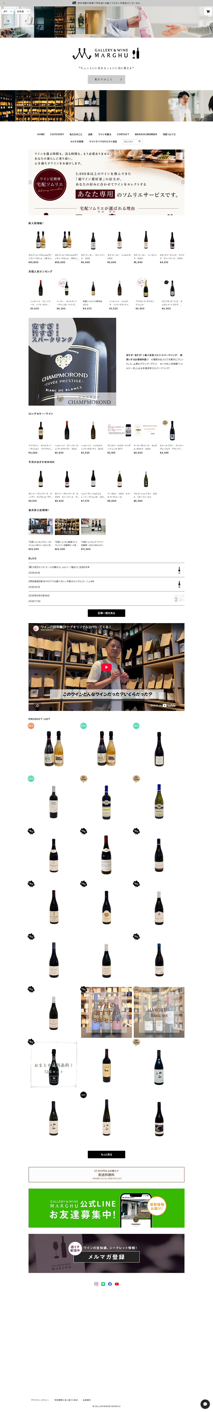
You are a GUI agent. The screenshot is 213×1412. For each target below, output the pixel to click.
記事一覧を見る (106, 613)
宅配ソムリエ (169, 134)
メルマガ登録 (77, 141)
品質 (90, 134)
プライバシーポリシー (40, 1400)
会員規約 (87, 1400)
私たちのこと (76, 134)
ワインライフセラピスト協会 (103, 141)
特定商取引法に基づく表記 (66, 1400)
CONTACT (123, 134)
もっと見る (106, 1154)
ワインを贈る (104, 134)
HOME (41, 134)
